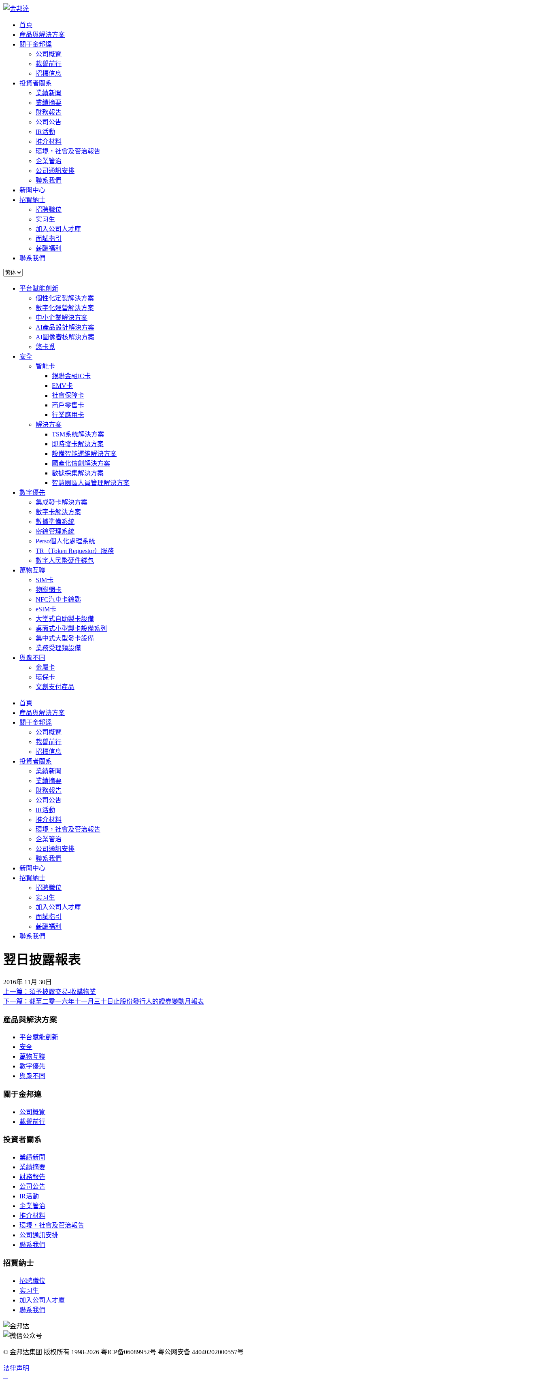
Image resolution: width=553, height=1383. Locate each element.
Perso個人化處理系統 (65, 541)
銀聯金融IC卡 (71, 375)
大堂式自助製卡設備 (65, 618)
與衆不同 (32, 657)
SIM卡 (44, 580)
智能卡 (45, 366)
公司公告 (49, 122)
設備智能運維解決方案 (84, 453)
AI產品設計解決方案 (65, 327)
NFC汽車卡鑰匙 (58, 599)
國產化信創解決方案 (81, 463)
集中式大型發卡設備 (65, 638)
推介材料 (49, 141)
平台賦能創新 (38, 288)
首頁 (25, 24)
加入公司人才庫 (58, 229)
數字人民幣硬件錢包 (65, 560)
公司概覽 (49, 54)
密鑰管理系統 (55, 531)
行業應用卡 (68, 414)
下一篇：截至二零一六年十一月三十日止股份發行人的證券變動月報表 (103, 1001)
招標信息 (49, 73)
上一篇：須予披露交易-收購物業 (49, 991)
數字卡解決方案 (58, 512)
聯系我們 (49, 180)
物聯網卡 (49, 589)
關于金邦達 (35, 44)
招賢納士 (32, 199)
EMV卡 (62, 385)
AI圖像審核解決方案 (65, 337)
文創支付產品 (55, 686)
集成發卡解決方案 (61, 502)
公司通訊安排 (55, 170)
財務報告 (49, 112)
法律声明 (16, 1368)
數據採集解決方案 (78, 473)
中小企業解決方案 (61, 317)
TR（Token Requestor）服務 (75, 550)
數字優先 (32, 492)
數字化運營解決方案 (65, 307)
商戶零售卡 (68, 405)
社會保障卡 (68, 395)
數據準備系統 (55, 521)
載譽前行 (49, 63)
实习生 (45, 219)
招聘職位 (49, 209)
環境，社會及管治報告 (68, 151)
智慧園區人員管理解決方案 (91, 482)
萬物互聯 (32, 570)
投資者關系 (35, 83)
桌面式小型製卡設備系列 (71, 628)
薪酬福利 (49, 248)
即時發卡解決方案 (78, 443)
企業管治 (49, 160)
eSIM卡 (46, 609)
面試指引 (49, 238)
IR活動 (45, 131)
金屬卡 (45, 667)
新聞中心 (32, 190)
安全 (25, 356)
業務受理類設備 (58, 648)
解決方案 (49, 424)
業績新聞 (49, 92)
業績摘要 (49, 102)
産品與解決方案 (42, 34)
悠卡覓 (45, 346)
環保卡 (45, 677)
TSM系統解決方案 (78, 434)
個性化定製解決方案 (65, 298)
